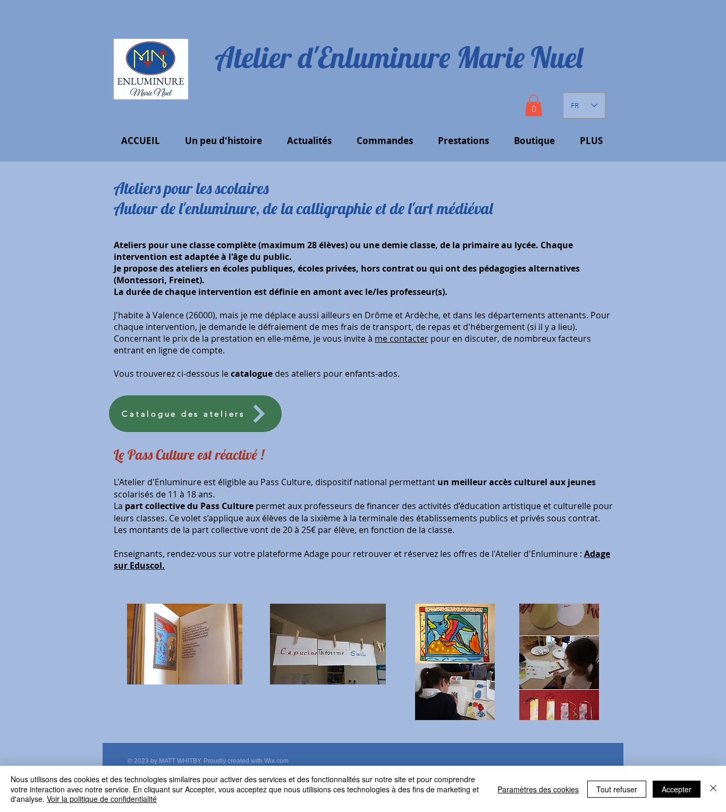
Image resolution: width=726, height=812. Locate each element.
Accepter (676, 789)
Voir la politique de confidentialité (102, 798)
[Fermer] (713, 788)
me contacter (401, 338)
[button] (534, 105)
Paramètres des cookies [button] (538, 789)
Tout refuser (616, 789)
